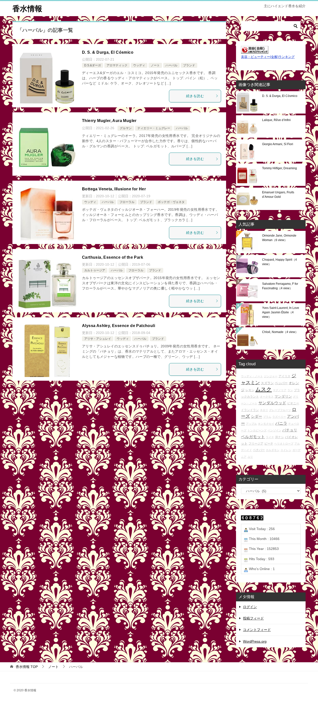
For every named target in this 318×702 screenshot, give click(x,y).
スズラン (267, 383)
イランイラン (250, 410)
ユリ (250, 456)
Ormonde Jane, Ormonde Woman (279, 238)
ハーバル (171, 65)
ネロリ (264, 410)
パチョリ (289, 430)
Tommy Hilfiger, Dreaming (279, 168)
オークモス (267, 396)
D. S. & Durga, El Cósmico (107, 52)
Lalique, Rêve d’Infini (276, 120)
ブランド (189, 65)
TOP (27, 667)
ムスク (263, 389)
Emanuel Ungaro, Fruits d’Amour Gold (278, 195)
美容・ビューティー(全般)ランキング (268, 57)
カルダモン (272, 450)
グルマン (126, 128)
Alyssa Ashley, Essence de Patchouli (118, 326)
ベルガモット (253, 437)
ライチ (270, 437)
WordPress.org (255, 641)
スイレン (285, 450)
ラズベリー (279, 416)
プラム (267, 416)
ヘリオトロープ (283, 443)
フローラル (126, 202)
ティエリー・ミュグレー (153, 128)
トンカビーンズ (257, 430)
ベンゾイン (274, 430)
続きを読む (195, 96)
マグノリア (279, 390)
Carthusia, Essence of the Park (112, 257)
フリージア (255, 443)
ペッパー (281, 383)
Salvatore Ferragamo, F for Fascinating (280, 286)
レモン (249, 390)
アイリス (284, 376)
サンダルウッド (272, 403)
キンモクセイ (266, 423)
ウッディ (139, 65)
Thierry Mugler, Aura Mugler (109, 121)
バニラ (281, 423)
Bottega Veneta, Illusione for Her (114, 189)
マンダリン (283, 396)
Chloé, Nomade (280, 332)
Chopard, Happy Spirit (279, 262)
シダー (256, 416)
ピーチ (268, 443)
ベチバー (259, 450)
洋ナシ (279, 437)
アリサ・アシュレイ (97, 338)
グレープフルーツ (280, 410)
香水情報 (27, 8)
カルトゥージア (94, 270)
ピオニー (293, 403)
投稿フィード (253, 618)
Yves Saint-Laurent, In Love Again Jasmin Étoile (280, 312)
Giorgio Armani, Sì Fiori (277, 144)
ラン (290, 390)
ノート (155, 65)
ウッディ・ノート (252, 376)
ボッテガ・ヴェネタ (171, 202)
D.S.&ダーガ (92, 65)
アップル (251, 423)
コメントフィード (257, 630)
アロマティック (117, 65)
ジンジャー (271, 376)
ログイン (250, 607)
